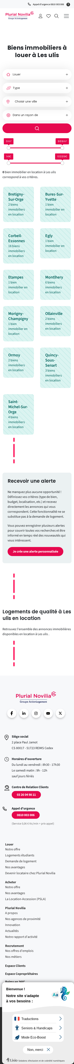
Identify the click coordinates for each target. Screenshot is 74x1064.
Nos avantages (15, 867)
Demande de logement (20, 861)
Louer (9, 844)
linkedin (24, 713)
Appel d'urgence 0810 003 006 (48, 4)
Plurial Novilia (15, 908)
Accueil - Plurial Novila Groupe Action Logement (36, 697)
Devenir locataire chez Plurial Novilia (30, 873)
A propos (11, 913)
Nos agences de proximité (22, 919)
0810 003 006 (26, 815)
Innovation (12, 925)
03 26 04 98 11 (26, 794)
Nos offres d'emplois (19, 951)
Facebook (11, 713)
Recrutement (14, 946)
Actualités (12, 931)
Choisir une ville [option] (26, 101)
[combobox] (37, 101)
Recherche (56, 16)
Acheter (10, 882)
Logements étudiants (19, 855)
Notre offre (12, 849)
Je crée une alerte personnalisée (35, 551)
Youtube (48, 713)
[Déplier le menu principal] (66, 16)
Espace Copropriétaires (21, 974)
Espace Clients (15, 966)
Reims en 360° (15, 982)
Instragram (36, 713)
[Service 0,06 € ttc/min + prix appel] (69, 4)
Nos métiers (13, 957)
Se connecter (40, 16)
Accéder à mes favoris (48, 16)
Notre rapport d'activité (21, 937)
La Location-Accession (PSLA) (25, 899)
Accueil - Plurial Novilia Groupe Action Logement (19, 15)
